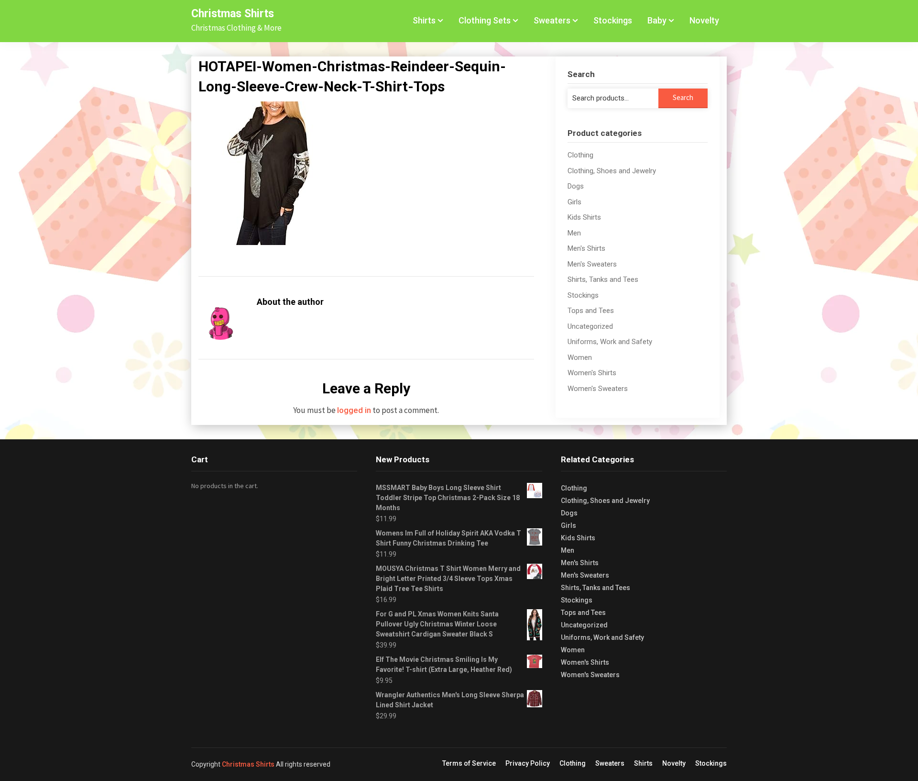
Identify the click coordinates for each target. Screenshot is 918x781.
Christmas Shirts (232, 13)
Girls (574, 202)
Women (580, 357)
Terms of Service (469, 763)
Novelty (704, 20)
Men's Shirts (586, 248)
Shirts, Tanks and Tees (603, 279)
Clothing (580, 155)
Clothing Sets (485, 20)
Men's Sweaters (592, 264)
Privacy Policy (527, 763)
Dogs (576, 186)
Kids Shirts (584, 217)
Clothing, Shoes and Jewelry (612, 171)
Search (683, 97)
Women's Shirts (592, 372)
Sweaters (552, 20)
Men (574, 233)
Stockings (612, 20)
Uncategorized (590, 326)
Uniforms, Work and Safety (610, 341)
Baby (657, 20)
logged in (354, 410)
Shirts (424, 20)
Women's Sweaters (598, 388)
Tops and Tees (591, 310)
